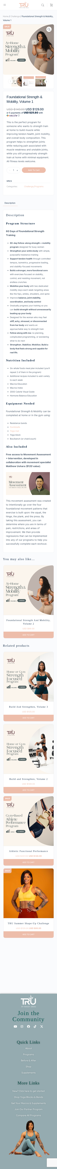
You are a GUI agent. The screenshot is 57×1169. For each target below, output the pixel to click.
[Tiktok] (35, 1026)
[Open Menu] (4, 4)
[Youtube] (15, 1026)
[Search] (43, 5)
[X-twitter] (42, 1026)
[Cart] (51, 5)
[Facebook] (28, 1026)
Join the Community (28, 1016)
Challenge (15, 16)
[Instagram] (22, 1026)
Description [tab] (10, 203)
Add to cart (34, 170)
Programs (38, 186)
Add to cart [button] (28, 635)
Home (5, 16)
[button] (49, 29)
